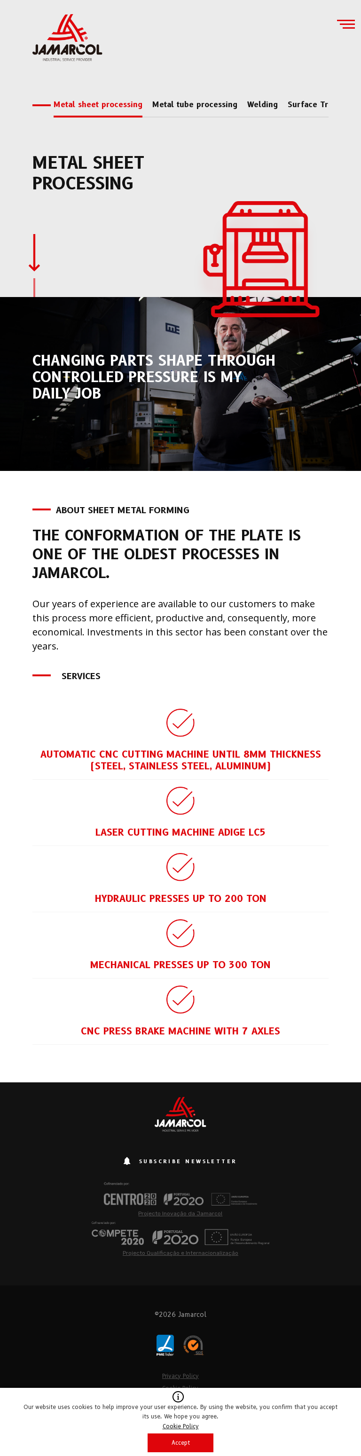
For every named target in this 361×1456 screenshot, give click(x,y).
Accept (181, 1442)
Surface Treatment (323, 104)
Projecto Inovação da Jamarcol (180, 1213)
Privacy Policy (180, 1375)
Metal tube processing (194, 104)
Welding (262, 104)
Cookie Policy (181, 1426)
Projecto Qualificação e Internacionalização (180, 1253)
